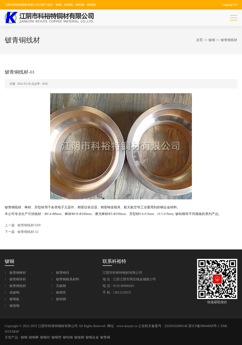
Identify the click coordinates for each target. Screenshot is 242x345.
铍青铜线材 (229, 40)
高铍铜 (61, 286)
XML (224, 326)
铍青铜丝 (62, 272)
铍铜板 (14, 299)
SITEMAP (12, 331)
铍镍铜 (14, 305)
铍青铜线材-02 (28, 232)
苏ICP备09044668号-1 (204, 326)
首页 (199, 40)
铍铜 (211, 40)
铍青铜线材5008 (29, 225)
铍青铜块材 (17, 279)
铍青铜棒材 (17, 272)
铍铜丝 (45, 337)
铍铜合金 (92, 337)
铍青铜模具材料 (67, 279)
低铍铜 (14, 292)
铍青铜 (105, 337)
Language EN (229, 4)
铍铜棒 (34, 337)
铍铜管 (61, 292)
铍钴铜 (61, 299)
